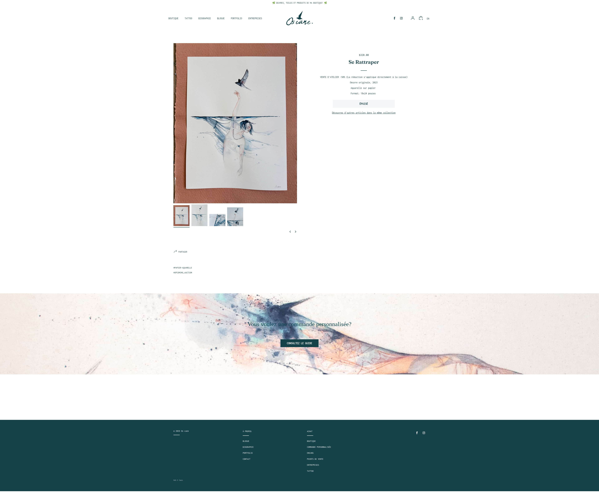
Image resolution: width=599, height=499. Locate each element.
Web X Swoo (178, 480)
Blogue (246, 441)
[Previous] (290, 231)
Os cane (185, 431)
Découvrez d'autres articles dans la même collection (364, 112)
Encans (310, 453)
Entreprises (313, 465)
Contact (246, 459)
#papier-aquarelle (182, 268)
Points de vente (315, 459)
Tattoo (310, 471)
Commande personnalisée (319, 447)
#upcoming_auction (182, 272)
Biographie (248, 447)
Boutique (311, 441)
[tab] (181, 216)
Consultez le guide (299, 343)
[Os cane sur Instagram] (401, 18)
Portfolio (248, 453)
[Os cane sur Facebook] (394, 18)
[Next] (295, 231)
